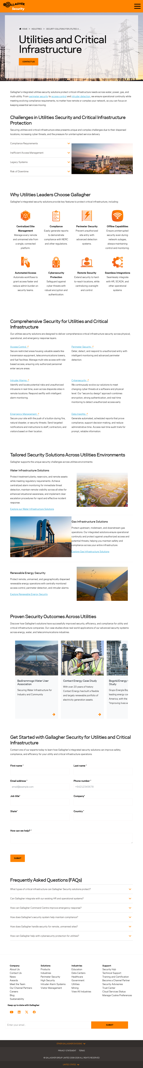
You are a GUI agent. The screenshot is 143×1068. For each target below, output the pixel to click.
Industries (37, 29)
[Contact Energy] (82, 658)
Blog (12, 995)
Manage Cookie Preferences (117, 995)
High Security (48, 980)
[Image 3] (41, 536)
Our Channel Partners (21, 988)
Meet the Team (17, 984)
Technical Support (111, 973)
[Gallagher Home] (14, 6)
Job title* (15, 796)
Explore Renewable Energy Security (29, 594)
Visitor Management (51, 988)
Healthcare (77, 976)
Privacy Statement (67, 1050)
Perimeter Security (83, 346)
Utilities (75, 984)
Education (77, 969)
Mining (75, 988)
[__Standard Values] (12, 1011)
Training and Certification (115, 976)
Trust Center (108, 988)
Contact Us (28, 61)
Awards (14, 980)
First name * (16, 765)
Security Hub (109, 969)
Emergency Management (24, 414)
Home (24, 29)
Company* (79, 796)
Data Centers (78, 973)
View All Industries (81, 991)
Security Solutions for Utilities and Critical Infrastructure (75, 29)
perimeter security (38, 96)
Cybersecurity (80, 380)
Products (45, 969)
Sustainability (17, 999)
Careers (14, 991)
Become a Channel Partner (116, 980)
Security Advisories (112, 984)
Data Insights (80, 414)
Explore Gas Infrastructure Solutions (90, 551)
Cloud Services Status (114, 991)
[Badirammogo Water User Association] (36, 658)
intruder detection (81, 96)
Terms (82, 1050)
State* (13, 811)
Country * (79, 811)
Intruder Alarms (19, 380)
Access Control (19, 346)
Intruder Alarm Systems (53, 984)
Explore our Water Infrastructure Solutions (32, 509)
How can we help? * (21, 830)
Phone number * (82, 781)
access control (58, 96)
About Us (15, 969)
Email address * (18, 781)
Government (78, 980)
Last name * (80, 765)
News (13, 976)
